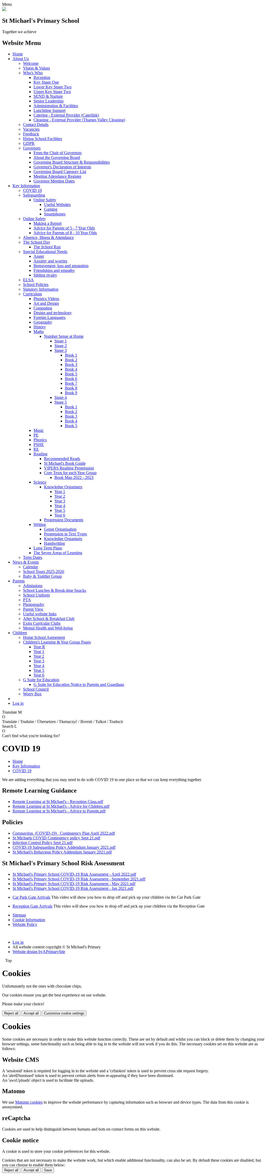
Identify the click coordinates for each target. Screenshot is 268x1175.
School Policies (35, 284)
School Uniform (36, 595)
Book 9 (71, 393)
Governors (32, 148)
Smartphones (54, 214)
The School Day (36, 242)
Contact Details (35, 124)
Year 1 (59, 491)
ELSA (28, 280)
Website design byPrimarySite (39, 951)
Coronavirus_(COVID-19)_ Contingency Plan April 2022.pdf (64, 833)
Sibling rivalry (45, 275)
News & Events (26, 562)
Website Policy (25, 924)
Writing (40, 524)
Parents (19, 581)
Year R (39, 647)
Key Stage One (46, 82)
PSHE (39, 444)
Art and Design (46, 303)
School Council (36, 689)
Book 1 (71, 355)
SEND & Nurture (48, 96)
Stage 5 (60, 402)
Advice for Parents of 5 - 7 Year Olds (64, 228)
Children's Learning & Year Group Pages (57, 642)
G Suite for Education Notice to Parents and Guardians (79, 684)
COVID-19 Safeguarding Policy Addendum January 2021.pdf (64, 847)
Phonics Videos (46, 298)
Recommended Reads (62, 458)
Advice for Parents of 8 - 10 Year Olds (65, 233)
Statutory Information (40, 289)
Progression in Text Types (65, 534)
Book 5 (71, 374)
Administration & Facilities (56, 106)
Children (20, 633)
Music (39, 430)
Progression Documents (63, 520)
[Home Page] (4, 9)
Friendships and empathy (54, 270)
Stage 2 (60, 345)
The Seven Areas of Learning (58, 553)
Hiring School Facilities (42, 138)
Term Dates (32, 557)
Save (48, 1170)
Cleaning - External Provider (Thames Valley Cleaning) (79, 120)
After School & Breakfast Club (48, 618)
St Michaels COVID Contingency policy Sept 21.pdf (56, 838)
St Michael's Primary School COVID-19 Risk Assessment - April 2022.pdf (74, 874)
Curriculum (32, 294)
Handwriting (54, 543)
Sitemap (19, 915)
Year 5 (59, 510)
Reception (42, 77)
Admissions (32, 585)
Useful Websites (57, 204)
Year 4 (59, 505)
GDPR (29, 143)
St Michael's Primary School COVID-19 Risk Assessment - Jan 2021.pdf (73, 888)
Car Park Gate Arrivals (31, 897)
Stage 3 (60, 350)
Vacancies (31, 129)
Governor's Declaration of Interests (62, 167)
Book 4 (71, 369)
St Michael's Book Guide (65, 463)
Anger (39, 256)
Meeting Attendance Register (57, 176)
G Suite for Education (41, 680)
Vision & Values (36, 68)
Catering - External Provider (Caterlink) (66, 115)
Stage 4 (60, 397)
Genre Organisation (60, 529)
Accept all (31, 1013)
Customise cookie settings (64, 1013)
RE (36, 449)
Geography (43, 322)
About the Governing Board (57, 157)
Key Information (26, 186)
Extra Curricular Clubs (41, 623)
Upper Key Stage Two (52, 91)
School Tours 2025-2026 (43, 571)
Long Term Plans (48, 548)
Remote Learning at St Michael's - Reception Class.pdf (58, 801)
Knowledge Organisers (63, 487)
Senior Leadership (49, 101)
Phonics (40, 440)
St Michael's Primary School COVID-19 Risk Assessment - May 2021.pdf (74, 883)
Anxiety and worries (50, 261)
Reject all (11, 1013)
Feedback (31, 134)
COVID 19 (32, 190)
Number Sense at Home (63, 336)
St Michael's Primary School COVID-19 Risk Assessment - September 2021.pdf (79, 879)
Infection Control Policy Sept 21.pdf (42, 842)
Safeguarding (34, 195)
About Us (21, 58)
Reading (40, 454)
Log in (18, 703)
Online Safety (45, 200)
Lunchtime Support (49, 110)
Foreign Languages (49, 317)
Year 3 (59, 501)
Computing (43, 308)
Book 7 (71, 383)
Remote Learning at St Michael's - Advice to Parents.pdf (59, 811)
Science (40, 482)
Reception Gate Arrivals (32, 906)
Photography (33, 604)
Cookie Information (29, 920)
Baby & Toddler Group (42, 576)
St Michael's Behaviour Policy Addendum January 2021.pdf (62, 852)
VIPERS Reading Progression (69, 468)
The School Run (47, 247)
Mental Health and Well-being (48, 628)
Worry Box (32, 694)
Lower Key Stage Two (52, 87)
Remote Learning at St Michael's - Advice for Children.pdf (61, 806)
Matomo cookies (29, 1102)
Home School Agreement (44, 637)
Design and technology (53, 313)
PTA (27, 600)
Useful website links (40, 614)
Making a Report (48, 223)
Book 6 (71, 378)
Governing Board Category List (60, 171)
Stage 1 (60, 341)
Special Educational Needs (45, 251)
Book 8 (71, 388)
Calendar (30, 567)
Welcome (30, 63)
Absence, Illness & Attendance (48, 237)
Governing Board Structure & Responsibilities (72, 162)
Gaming (50, 209)
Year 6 (59, 515)
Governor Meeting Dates (54, 181)
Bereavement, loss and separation (61, 265)
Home (18, 54)
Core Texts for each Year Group (70, 473)
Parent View (33, 609)
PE (36, 435)
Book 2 (71, 360)
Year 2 (59, 496)
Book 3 (71, 364)
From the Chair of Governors (58, 153)
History (40, 327)
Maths (39, 331)
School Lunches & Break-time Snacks (54, 590)
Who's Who (33, 73)
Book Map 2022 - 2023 (73, 477)
